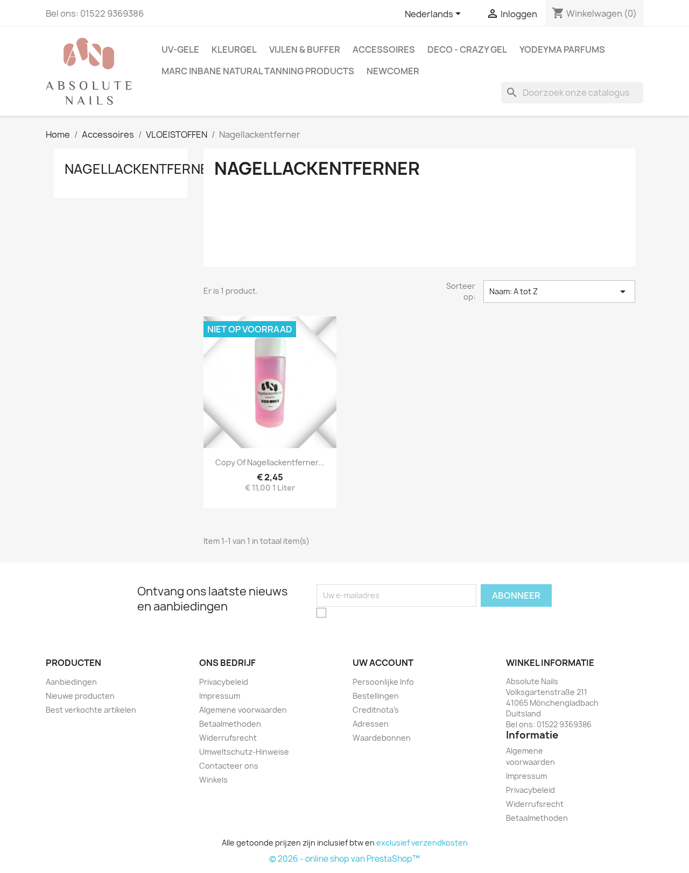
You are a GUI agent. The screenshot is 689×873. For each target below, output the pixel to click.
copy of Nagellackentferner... (270, 462)
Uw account (383, 663)
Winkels (213, 780)
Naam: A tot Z (559, 291)
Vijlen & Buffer (304, 49)
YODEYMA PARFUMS (562, 49)
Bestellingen (376, 696)
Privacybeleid (223, 682)
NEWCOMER (393, 71)
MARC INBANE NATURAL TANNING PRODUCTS (257, 71)
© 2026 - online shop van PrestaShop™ (344, 858)
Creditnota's (376, 710)
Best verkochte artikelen (91, 710)
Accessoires (384, 49)
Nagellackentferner (141, 169)
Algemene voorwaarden (243, 710)
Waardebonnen (382, 738)
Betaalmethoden (230, 724)
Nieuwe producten (80, 696)
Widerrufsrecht (228, 738)
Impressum (219, 696)
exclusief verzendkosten (422, 842)
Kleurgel (234, 49)
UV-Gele (180, 49)
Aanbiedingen (71, 682)
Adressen (371, 724)
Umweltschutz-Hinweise (244, 752)
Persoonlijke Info (383, 682)
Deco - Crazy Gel (467, 49)
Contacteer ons (228, 766)
